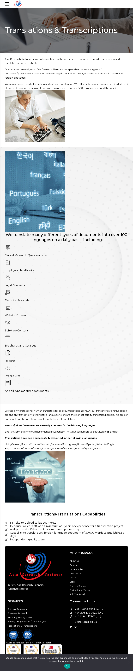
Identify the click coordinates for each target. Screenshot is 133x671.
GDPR (73, 577)
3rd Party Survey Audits (20, 617)
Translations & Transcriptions (22, 626)
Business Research (18, 613)
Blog (72, 582)
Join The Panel (77, 594)
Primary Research (17, 609)
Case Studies (76, 569)
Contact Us (75, 573)
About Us (74, 561)
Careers (74, 565)
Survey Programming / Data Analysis (27, 621)
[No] (129, 662)
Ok (67, 666)
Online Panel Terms (80, 590)
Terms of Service (78, 586)
